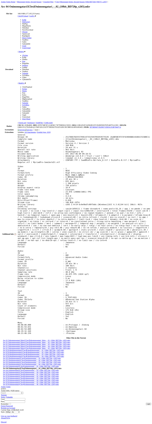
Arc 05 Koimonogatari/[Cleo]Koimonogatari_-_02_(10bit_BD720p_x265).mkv (31, 376)
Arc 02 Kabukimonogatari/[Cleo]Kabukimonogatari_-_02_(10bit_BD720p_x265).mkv (33, 352)
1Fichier (25, 55)
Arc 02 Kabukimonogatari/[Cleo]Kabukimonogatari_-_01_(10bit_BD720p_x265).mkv (33, 350)
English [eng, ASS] (44, 132)
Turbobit (25, 73)
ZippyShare (26, 119)
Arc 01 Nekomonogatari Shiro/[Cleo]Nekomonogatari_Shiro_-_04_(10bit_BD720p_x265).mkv (36, 346)
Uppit (24, 46)
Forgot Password (7, 406)
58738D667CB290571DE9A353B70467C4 (105, 127)
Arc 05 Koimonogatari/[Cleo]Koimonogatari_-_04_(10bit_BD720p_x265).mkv (31, 380)
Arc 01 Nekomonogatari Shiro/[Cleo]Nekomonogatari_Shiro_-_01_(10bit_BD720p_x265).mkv (36, 340)
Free (23, 61)
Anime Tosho (5, 387)
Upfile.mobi (48, 123)
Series (3, 397)
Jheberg (21, 52)
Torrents (4, 395)
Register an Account (8, 408)
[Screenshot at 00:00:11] (21, 130)
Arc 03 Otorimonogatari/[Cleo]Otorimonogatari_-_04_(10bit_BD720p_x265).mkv (32, 364)
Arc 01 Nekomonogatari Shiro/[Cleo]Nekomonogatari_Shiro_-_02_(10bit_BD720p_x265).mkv (36, 342)
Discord (3, 422)
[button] (33, 129)
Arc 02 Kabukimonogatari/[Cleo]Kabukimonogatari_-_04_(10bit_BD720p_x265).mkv (33, 356)
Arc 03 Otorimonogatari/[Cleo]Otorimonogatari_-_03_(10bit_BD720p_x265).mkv (32, 362)
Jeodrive (25, 65)
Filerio (24, 91)
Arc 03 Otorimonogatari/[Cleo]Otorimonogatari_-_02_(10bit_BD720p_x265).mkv (32, 360)
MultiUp (21, 83)
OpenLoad (22, 123)
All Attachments (30, 132)
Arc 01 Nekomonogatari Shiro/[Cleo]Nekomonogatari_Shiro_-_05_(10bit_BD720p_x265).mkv (36, 348)
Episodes (9, 397)
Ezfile (24, 20)
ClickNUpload (23, 16)
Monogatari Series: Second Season (29, 2)
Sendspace (31, 123)
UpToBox (25, 105)
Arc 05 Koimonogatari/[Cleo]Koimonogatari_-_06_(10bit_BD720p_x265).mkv (31, 384)
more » (37, 130)
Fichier (24, 89)
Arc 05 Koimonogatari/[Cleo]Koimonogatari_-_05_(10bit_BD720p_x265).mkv (31, 382)
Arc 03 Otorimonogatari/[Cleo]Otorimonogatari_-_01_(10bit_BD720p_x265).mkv (32, 358)
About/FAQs (5, 418)
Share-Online (26, 38)
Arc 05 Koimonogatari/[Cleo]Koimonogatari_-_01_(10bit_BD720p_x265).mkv (31, 374)
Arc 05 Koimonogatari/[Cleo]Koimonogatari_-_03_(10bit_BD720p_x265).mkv (31, 378)
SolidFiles (39, 123)
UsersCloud (26, 48)
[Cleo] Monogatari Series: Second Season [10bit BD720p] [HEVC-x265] (81, 2)
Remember (5, 404)
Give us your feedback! (9, 416)
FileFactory (26, 22)
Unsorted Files (48, 2)
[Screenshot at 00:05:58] (29, 130)
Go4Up (32, 16)
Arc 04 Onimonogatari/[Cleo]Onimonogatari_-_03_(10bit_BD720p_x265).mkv (31, 370)
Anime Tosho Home (8, 2)
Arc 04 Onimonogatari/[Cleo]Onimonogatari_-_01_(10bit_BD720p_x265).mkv (31, 366)
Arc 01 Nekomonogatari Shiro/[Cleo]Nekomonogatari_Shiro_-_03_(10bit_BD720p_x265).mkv (36, 344)
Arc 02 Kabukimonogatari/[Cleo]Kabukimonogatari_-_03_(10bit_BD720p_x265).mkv (33, 354)
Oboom (24, 32)
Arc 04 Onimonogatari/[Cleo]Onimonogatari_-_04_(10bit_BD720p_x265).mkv (31, 372)
